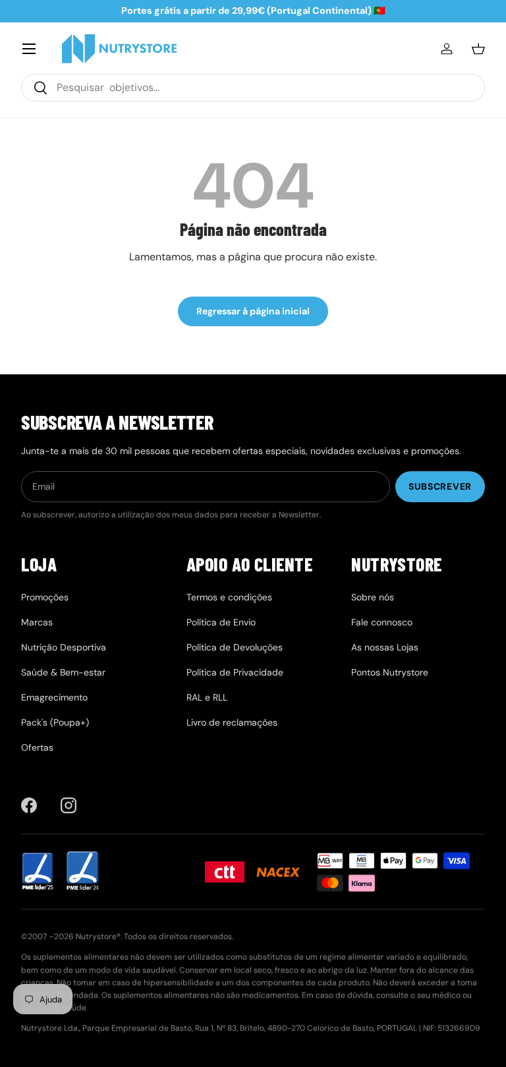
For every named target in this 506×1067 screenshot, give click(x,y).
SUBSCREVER (440, 486)
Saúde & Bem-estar (63, 672)
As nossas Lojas (384, 647)
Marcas (37, 622)
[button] (478, 49)
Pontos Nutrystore (389, 672)
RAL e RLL (206, 697)
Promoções (45, 597)
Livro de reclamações (231, 722)
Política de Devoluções (234, 647)
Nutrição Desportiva (63, 647)
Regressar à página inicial (253, 311)
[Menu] (28, 48)
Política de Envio (221, 622)
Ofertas (37, 747)
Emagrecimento (54, 697)
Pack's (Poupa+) (55, 722)
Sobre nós (372, 597)
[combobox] (253, 87)
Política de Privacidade (234, 672)
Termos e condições (229, 597)
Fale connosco (381, 622)
